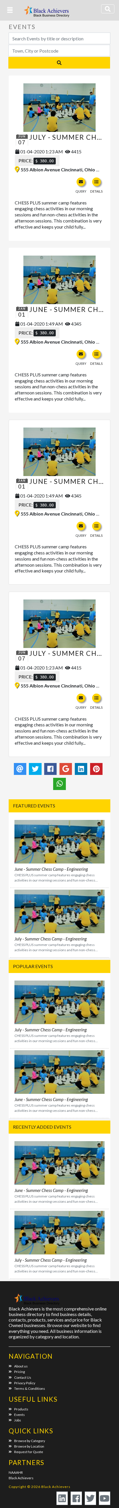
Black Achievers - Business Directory (47, 13)
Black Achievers (21, 1478)
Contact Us (22, 1377)
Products (21, 1409)
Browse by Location (29, 1446)
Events (19, 1414)
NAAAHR (16, 1472)
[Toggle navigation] (107, 8)
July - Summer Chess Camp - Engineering (50, 938)
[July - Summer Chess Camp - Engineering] (59, 107)
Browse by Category (29, 1441)
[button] (10, 10)
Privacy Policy (24, 1383)
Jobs (17, 1420)
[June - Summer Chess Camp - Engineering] (59, 280)
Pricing (19, 1371)
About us (21, 1366)
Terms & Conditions (29, 1388)
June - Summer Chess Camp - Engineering (51, 869)
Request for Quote (28, 1452)
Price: (36, 160)
